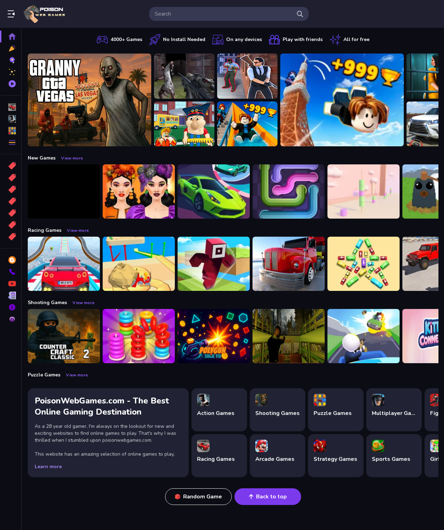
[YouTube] (10, 284)
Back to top (271, 496)
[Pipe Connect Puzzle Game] (289, 191)
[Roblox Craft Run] (214, 264)
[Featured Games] (10, 72)
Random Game (202, 496)
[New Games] (10, 48)
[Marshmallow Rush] (363, 191)
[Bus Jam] (363, 264)
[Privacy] (10, 319)
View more (72, 158)
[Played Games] (10, 84)
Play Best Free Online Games (44, 14)
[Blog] (10, 260)
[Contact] (10, 272)
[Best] (10, 225)
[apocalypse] (10, 201)
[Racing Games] (10, 107)
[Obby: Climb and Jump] (342, 100)
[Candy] (10, 166)
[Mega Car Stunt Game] (64, 264)
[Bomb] (10, 189)
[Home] (10, 36)
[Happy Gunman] (363, 336)
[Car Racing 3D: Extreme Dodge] (214, 191)
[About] (10, 307)
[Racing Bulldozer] (139, 264)
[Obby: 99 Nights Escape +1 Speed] (64, 191)
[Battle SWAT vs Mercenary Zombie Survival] (184, 76)
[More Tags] (10, 237)
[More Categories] (10, 142)
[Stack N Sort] (139, 336)
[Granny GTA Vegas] (89, 100)
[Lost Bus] (289, 336)
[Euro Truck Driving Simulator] (289, 264)
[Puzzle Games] (10, 131)
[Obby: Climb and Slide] (247, 124)
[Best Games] (10, 60)
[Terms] (10, 295)
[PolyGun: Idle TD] (214, 336)
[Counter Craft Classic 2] (64, 336)
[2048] (10, 213)
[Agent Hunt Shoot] (247, 76)
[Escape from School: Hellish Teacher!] (184, 124)
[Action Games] (10, 119)
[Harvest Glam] (139, 191)
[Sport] (10, 178)
